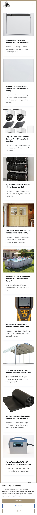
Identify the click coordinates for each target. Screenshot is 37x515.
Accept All (18, 500)
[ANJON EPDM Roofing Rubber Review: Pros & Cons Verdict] (18, 400)
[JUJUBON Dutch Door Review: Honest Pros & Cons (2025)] (18, 215)
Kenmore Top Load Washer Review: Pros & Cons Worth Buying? (17, 88)
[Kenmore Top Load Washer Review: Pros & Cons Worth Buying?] (18, 70)
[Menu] (33, 4)
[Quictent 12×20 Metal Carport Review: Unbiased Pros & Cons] (18, 354)
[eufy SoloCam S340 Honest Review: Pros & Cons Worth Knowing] (18, 121)
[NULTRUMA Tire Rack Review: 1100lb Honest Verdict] (18, 169)
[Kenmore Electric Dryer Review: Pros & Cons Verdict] (18, 24)
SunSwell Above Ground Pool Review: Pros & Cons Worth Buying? (18, 278)
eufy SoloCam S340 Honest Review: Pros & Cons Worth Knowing (17, 139)
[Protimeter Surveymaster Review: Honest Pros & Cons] (18, 309)
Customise (18, 506)
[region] (18, 499)
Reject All (18, 511)
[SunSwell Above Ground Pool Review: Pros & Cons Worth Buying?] (18, 261)
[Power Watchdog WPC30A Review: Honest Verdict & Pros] (18, 446)
